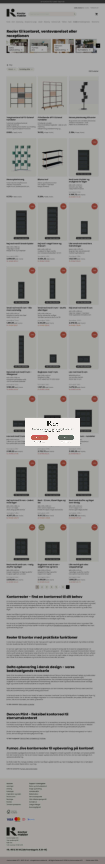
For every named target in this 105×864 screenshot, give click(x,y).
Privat (66, 437)
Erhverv (39, 437)
